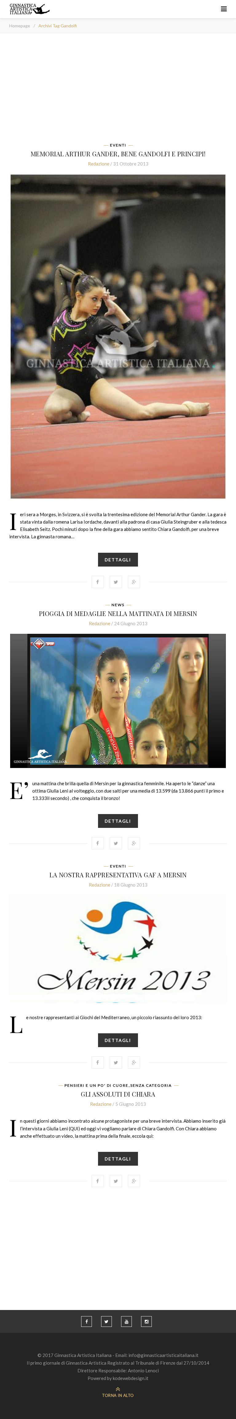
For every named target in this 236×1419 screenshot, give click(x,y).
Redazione (98, 163)
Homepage (19, 25)
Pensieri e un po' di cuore (96, 1085)
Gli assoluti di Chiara (118, 1094)
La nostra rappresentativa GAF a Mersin (118, 875)
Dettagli (118, 559)
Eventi (118, 145)
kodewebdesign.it (130, 1378)
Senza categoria (151, 1085)
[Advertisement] (118, 90)
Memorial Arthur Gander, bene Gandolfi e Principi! (118, 154)
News (118, 605)
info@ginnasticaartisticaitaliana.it (163, 1355)
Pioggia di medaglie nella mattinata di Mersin (118, 613)
